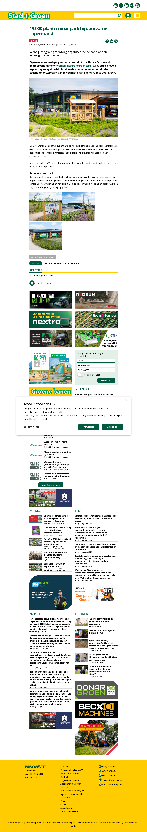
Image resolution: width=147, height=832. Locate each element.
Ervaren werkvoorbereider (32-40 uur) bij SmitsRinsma (57, 475)
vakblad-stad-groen (112, 779)
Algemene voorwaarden (72, 794)
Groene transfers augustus (102, 630)
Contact (64, 776)
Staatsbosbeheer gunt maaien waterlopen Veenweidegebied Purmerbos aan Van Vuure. (95, 518)
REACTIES (35, 270)
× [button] (126, 400)
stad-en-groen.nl (51, 822)
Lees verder (43, 419)
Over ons (65, 766)
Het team (65, 787)
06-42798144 (109, 775)
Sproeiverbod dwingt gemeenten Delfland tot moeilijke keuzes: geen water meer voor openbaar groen (103, 644)
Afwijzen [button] (89, 427)
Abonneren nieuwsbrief (71, 783)
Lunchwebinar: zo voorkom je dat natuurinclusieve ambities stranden (58, 530)
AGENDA (35, 511)
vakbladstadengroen (112, 784)
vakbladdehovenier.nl (87, 822)
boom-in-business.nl (110, 822)
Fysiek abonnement (70, 773)
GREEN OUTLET (85, 389)
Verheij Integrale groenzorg (74, 65)
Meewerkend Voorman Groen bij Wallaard (58, 453)
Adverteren (66, 807)
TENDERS (81, 511)
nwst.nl (73, 826)
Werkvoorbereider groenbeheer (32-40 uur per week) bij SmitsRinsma (57, 464)
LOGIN (35, 263)
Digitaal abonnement (70, 780)
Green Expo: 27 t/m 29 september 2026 (54, 565)
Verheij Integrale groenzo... (42, 257)
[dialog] (73, 416)
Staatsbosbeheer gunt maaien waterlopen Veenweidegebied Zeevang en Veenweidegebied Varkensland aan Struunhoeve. (95, 560)
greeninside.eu (129, 822)
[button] (31, 427)
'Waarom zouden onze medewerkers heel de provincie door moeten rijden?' (100, 670)
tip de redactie (44, 283)
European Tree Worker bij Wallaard (56, 443)
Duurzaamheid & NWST (72, 770)
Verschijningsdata (69, 811)
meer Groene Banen (51, 484)
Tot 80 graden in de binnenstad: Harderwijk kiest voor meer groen (103, 657)
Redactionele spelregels (72, 790)
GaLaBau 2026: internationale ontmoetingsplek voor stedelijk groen (58, 542)
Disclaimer (65, 797)
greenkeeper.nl (33, 822)
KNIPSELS (35, 614)
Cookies (64, 804)
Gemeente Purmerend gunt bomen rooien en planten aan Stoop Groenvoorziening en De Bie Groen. (95, 547)
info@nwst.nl (108, 766)
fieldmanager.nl (15, 822)
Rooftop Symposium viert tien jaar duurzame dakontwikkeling (56, 555)
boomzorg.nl (68, 822)
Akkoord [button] (112, 427)
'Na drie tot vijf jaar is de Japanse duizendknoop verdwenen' (101, 621)
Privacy (64, 801)
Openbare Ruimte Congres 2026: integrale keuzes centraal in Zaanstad (57, 518)
